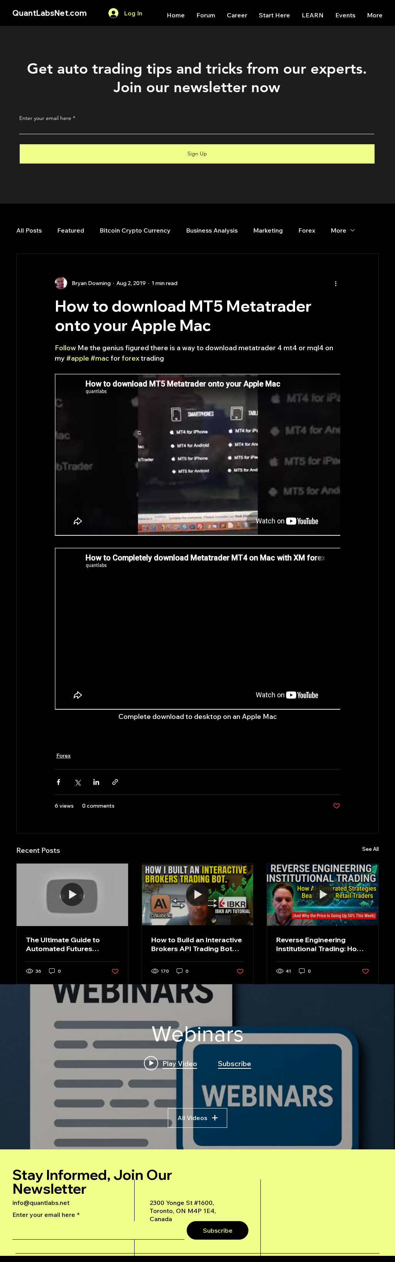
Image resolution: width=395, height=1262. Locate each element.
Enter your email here (115, 559)
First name (101, 598)
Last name (101, 638)
